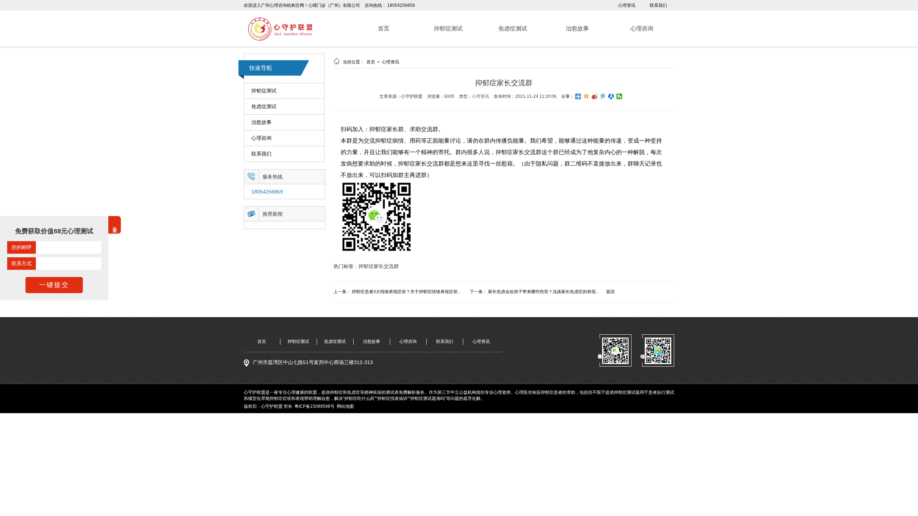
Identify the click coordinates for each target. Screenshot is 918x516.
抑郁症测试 (263, 91)
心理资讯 (626, 5)
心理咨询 (261, 138)
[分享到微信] (619, 96)
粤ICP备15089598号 (314, 406)
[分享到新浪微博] (595, 96)
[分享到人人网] (611, 96)
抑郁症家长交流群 (379, 266)
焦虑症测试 (263, 106)
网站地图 (345, 406)
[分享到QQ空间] (586, 96)
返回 (610, 291)
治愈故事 (261, 122)
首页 (371, 61)
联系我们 (658, 5)
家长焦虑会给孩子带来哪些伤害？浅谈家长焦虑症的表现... (543, 291)
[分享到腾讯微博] (603, 96)
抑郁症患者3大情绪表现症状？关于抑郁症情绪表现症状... (406, 291)
